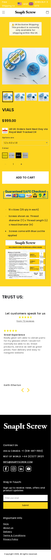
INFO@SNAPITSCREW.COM (18, 461)
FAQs (6, 523)
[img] (25, 317)
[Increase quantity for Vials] (21, 164)
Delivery (7, 531)
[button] (3, 12)
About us (8, 527)
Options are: (8, 137)
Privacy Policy (10, 539)
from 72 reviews (25, 321)
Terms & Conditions (14, 535)
